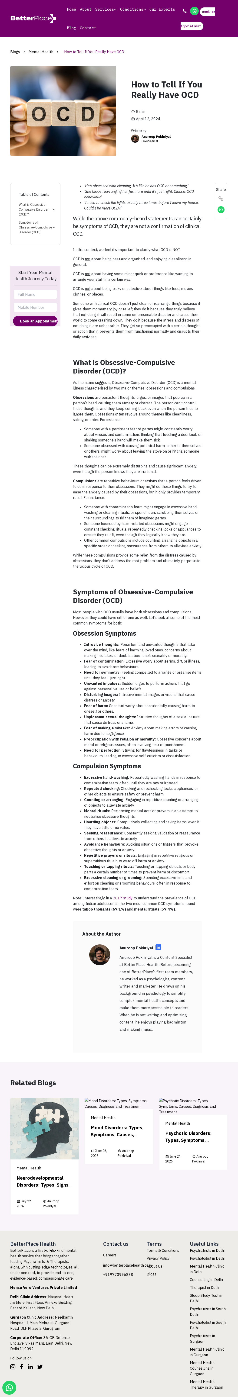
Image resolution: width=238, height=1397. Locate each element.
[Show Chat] (9, 1388)
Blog (71, 28)
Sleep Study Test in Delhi (206, 1298)
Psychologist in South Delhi (208, 1325)
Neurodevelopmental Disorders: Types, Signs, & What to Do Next (43, 1185)
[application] (115, 9)
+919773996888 (118, 1274)
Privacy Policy (158, 1258)
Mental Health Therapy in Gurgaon (206, 1384)
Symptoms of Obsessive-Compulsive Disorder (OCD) (35, 227)
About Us (154, 1266)
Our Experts (162, 9)
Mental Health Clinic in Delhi (207, 1269)
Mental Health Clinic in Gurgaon (207, 1352)
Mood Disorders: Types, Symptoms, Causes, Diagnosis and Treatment (119, 1134)
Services (104, 9)
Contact (88, 28)
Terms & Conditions (163, 1250)
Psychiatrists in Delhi (207, 1250)
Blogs (15, 51)
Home (71, 9)
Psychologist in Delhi (207, 1258)
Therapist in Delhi (204, 1287)
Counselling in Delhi (206, 1279)
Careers (109, 1255)
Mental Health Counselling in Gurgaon (202, 1368)
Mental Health (41, 51)
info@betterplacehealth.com (127, 1265)
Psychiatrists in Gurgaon (202, 1338)
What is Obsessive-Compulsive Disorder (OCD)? (34, 209)
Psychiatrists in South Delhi (208, 1312)
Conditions (131, 9)
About (86, 9)
